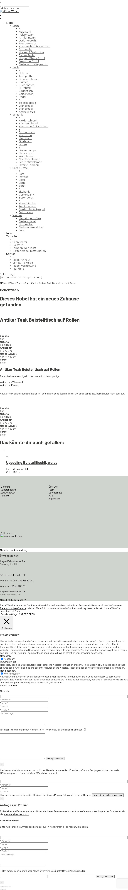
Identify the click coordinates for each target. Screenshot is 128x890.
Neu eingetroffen (30, 218)
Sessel (22, 179)
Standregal (26, 108)
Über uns (53, 486)
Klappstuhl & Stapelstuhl (34, 46)
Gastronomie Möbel (31, 227)
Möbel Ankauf (21, 259)
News (9, 233)
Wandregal (26, 105)
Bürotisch (25, 88)
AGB (51, 495)
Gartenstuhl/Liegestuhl (33, 64)
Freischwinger (27, 43)
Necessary (9, 658)
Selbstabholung (8, 489)
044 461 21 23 (18, 585)
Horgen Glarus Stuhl (32, 58)
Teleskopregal (28, 102)
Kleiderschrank (28, 120)
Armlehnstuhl (27, 37)
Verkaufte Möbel (23, 262)
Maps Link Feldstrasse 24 (13, 599)
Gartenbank (26, 194)
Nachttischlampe (29, 159)
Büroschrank (27, 132)
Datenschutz (55, 492)
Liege (22, 182)
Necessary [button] (5, 655)
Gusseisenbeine (28, 79)
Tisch (15, 67)
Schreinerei (19, 242)
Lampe (23, 144)
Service (10, 253)
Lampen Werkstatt (24, 248)
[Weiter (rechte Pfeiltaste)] (4, 889)
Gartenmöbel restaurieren (29, 250)
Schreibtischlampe (30, 162)
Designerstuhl (28, 40)
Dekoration (26, 212)
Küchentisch (26, 85)
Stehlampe (26, 153)
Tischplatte (26, 76)
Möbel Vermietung (24, 265)
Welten (17, 215)
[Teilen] (7, 886)
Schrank (17, 114)
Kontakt (4, 495)
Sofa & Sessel (20, 168)
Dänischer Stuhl (29, 61)
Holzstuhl (25, 31)
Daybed (24, 176)
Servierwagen (27, 206)
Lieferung (5, 486)
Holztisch (24, 73)
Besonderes (26, 197)
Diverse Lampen (29, 165)
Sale (21, 230)
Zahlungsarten (7, 492)
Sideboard (25, 141)
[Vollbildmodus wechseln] (4, 886)
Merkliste (18, 268)
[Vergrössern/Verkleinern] (1, 886)
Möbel (10, 22)
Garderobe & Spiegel (32, 209)
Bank (22, 185)
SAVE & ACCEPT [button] (8, 685)
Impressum (54, 498)
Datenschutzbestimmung (13, 608)
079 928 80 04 (25, 580)
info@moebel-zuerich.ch (12, 574)
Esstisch (23, 82)
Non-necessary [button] (8, 670)
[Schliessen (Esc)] (10, 886)
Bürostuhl (25, 49)
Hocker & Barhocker (31, 52)
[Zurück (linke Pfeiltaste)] (1, 889)
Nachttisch (25, 138)
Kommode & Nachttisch (33, 126)
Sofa (21, 173)
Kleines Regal (27, 111)
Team (51, 489)
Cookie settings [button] (9, 614)
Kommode (25, 135)
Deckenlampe (28, 150)
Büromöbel (26, 224)
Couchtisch (26, 90)
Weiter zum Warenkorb (12, 382)
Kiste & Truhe (27, 203)
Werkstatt (12, 236)
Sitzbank (24, 191)
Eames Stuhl (27, 55)
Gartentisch (26, 93)
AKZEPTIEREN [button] (27, 614)
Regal (22, 96)
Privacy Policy (61, 794)
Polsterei (18, 245)
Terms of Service (82, 794)
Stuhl (16, 25)
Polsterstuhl (26, 34)
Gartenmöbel (27, 221)
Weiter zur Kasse (9, 385)
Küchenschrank (29, 123)
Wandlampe (26, 156)
